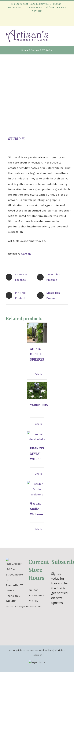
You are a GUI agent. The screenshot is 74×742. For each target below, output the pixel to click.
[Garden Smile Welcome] (37, 489)
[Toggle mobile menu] (66, 37)
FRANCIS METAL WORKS (37, 453)
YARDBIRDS (39, 405)
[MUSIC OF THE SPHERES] (37, 333)
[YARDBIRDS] (37, 390)
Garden (26, 253)
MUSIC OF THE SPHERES (37, 354)
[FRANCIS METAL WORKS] (37, 436)
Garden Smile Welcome (37, 509)
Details (38, 374)
